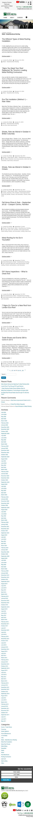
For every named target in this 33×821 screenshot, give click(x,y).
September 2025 (5, 433)
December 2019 (5, 575)
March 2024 (4, 469)
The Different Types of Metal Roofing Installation (16, 40)
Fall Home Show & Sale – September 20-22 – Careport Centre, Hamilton (16, 203)
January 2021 (4, 549)
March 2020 (4, 569)
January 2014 (4, 662)
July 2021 (3, 537)
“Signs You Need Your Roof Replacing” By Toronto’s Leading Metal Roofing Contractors (14, 70)
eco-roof (5, 229)
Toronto (25, 194)
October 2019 (4, 579)
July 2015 (3, 643)
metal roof (26, 159)
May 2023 (3, 490)
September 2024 (5, 456)
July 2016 (3, 632)
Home (5, 17)
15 (12, 370)
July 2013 (3, 672)
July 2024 (3, 461)
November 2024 (5, 452)
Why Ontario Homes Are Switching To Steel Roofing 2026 (15, 384)
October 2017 (4, 626)
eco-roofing (6, 365)
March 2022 (4, 520)
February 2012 (4, 704)
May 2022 (3, 516)
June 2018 (3, 613)
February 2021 (4, 547)
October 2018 (4, 605)
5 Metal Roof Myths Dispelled (18, 404)
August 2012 (4, 695)
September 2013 (5, 668)
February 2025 (4, 446)
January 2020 (4, 573)
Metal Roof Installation (6, 742)
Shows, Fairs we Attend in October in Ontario (16, 168)
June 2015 (3, 645)
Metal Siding (4, 746)
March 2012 (4, 702)
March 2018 (4, 619)
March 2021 (4, 545)
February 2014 (4, 659)
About (12, 17)
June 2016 (3, 634)
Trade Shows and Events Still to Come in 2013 (14, 338)
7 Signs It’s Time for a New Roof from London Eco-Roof (16, 306)
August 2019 (4, 583)
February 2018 (4, 621)
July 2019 (3, 585)
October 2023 (4, 480)
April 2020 (3, 566)
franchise (9, 192)
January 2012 (4, 706)
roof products (13, 265)
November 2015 (5, 638)
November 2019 (5, 577)
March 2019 (4, 594)
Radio (2, 750)
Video (2, 763)
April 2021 (3, 543)
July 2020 (3, 560)
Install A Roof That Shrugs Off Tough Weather (12, 386)
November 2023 (5, 478)
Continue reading (7, 56)
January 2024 (4, 473)
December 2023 (5, 476)
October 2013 (4, 666)
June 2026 (3, 414)
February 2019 (4, 596)
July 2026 (3, 412)
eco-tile (5, 125)
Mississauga (24, 329)
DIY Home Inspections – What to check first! (14, 272)
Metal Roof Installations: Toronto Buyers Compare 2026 (14, 390)
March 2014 (4, 657)
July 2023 (3, 486)
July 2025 (3, 435)
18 (18, 370)
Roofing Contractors (6, 756)
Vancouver (16, 160)
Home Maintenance (8, 262)
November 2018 (5, 602)
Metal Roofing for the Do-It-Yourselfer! (12, 238)
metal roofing (4, 231)
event (9, 229)
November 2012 (5, 689)
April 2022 (3, 518)
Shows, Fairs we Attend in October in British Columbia (16, 132)
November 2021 (5, 528)
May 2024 (3, 465)
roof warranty (23, 331)
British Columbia (9, 159)
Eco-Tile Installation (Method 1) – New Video (14, 100)
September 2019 (5, 581)
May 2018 (3, 615)
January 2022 (4, 524)
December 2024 (5, 450)
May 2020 (3, 564)
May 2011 (3, 721)
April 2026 (3, 418)
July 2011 (3, 717)
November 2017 (5, 624)
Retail (2, 752)
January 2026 (4, 425)
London (12, 329)
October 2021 (4, 530)
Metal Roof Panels (5, 744)
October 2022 (4, 505)
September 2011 (5, 714)
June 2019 (3, 588)
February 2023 (4, 497)
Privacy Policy (29, 816)
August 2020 (4, 558)
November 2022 (5, 503)
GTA (13, 192)
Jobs (2, 737)
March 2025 (4, 444)
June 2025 (3, 437)
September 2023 (5, 482)
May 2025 (3, 440)
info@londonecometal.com (24, 9)
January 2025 (4, 448)
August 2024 (4, 459)
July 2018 (3, 611)
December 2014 (5, 649)
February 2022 (4, 522)
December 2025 (5, 427)
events (4, 192)
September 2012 (5, 693)
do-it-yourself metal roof (9, 263)
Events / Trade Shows (8, 157)
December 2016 (5, 630)
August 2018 (4, 609)
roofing (22, 231)
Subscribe (6, 780)
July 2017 (3, 628)
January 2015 (4, 647)
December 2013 (5, 664)
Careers (20, 17)
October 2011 (4, 712)
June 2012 (3, 700)
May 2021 (3, 541)
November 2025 (5, 429)
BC (3, 159)
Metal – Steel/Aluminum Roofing (9, 740)
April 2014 (3, 655)
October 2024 (4, 454)
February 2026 (4, 423)
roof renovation (19, 194)
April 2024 (3, 467)
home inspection (17, 297)
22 (22, 370)
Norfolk (8, 194)
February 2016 (4, 636)
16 (14, 370)
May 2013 (3, 676)
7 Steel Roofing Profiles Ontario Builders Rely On (13, 388)
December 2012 (5, 687)
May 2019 (3, 590)
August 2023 (4, 484)
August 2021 (4, 535)
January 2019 (4, 598)
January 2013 (4, 685)
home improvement (12, 125)
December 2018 (5, 600)
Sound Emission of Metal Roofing (23, 406)
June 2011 (3, 719)
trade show (10, 160)
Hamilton (17, 192)
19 (19, 370)
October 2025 (4, 431)
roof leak (10, 331)
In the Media (4, 735)
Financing (3, 729)
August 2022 (4, 509)
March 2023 (4, 495)
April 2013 (3, 678)
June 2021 (3, 539)
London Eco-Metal (7, 60)
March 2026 (4, 421)
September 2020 (5, 556)
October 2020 (4, 554)
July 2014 (3, 653)
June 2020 (3, 562)
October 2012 (4, 691)
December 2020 (5, 552)
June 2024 (3, 463)
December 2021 (5, 526)
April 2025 (3, 442)
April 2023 (3, 492)
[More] (26, 17)
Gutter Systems (5, 731)
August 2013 (4, 670)
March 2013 (4, 681)
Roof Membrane (5, 754)
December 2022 (5, 501)
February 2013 (4, 683)
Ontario (13, 194)
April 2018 (3, 617)
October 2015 (4, 640)
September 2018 (5, 607)
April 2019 (3, 592)
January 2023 (4, 499)
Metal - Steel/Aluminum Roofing (11, 61)
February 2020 (4, 571)
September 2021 (5, 533)
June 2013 (3, 674)
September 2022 (5, 507)
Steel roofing (4, 761)
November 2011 (5, 710)
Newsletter (3, 748)
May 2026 (3, 416)
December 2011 (5, 708)
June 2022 (3, 514)
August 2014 (4, 651)
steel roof (3, 759)
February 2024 (4, 471)
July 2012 (3, 698)
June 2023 (3, 488)
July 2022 (3, 511)
